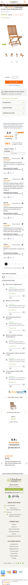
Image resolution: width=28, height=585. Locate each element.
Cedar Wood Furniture (14, 531)
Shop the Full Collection (9, 98)
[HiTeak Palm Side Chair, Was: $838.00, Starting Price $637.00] (13, 405)
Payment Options (14, 556)
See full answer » (12, 293)
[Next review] (26, 464)
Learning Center (14, 544)
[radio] (20, 132)
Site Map (14, 558)
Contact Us (14, 526)
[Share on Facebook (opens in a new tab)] (8, 173)
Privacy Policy (14, 553)
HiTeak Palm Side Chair (13, 412)
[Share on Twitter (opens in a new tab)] (11, 173)
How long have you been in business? (13, 317)
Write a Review (14, 153)
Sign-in (21, 492)
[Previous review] (1, 464)
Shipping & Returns (14, 548)
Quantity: (7, 77)
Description (6, 102)
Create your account (14, 489)
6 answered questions (5, 17)
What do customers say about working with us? (14, 336)
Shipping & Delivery (9, 113)
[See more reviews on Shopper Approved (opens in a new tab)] (13, 173)
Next (25, 412)
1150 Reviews (9, 138)
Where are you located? (12, 300)
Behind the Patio (14, 546)
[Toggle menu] (2, 2)
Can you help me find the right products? (14, 372)
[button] (23, 296)
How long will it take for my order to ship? (15, 354)
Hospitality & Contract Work (14, 536)
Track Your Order (14, 551)
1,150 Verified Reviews (14, 444)
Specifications (7, 108)
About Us (14, 524)
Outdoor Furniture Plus (14, 529)
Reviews (14, 533)
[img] (14, 442)
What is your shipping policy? (14, 284)
